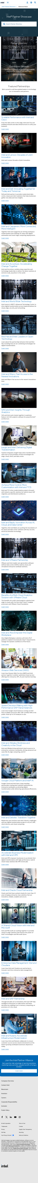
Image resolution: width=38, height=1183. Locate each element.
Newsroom (4, 1089)
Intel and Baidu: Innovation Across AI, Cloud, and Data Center (18, 523)
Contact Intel (5, 1085)
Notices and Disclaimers (14, 1145)
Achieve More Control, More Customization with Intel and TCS (16, 486)
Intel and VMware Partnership (14, 560)
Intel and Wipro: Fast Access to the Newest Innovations (17, 375)
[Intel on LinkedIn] (10, 1117)
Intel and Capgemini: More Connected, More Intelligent (18, 227)
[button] (19, 568)
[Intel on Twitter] (6, 1117)
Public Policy (5, 1110)
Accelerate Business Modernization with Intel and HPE (17, 853)
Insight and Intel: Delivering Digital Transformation (16, 448)
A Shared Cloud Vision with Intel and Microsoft (17, 926)
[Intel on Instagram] (19, 1117)
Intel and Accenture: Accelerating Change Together (16, 265)
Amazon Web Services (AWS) (15, 670)
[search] (4, 24)
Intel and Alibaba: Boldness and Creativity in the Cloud (15, 744)
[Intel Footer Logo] (4, 1166)
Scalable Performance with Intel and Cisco (17, 118)
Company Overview (7, 1081)
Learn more (5, 129)
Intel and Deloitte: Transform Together (18, 817)
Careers (3, 1098)
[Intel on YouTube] (15, 1117)
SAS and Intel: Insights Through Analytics (15, 410)
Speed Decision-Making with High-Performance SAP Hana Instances (17, 706)
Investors (4, 1093)
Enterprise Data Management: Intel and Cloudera (18, 964)
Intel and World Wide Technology (16, 301)
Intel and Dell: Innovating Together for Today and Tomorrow (18, 189)
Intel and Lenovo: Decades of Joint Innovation (17, 155)
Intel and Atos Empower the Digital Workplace (16, 633)
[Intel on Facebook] (2, 1117)
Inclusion (4, 1106)
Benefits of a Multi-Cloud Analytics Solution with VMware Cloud (16, 596)
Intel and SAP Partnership (13, 998)
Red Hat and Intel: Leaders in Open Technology (17, 337)
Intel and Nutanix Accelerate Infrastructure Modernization (14, 1036)
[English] (31, 2)
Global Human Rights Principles (20, 1148)
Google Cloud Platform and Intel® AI (17, 780)
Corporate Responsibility (9, 1102)
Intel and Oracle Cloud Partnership (17, 890)
